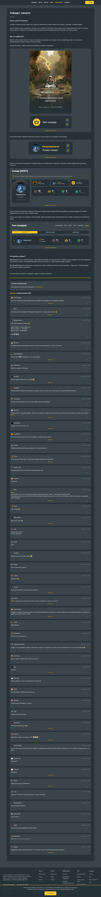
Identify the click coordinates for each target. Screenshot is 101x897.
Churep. (16, 587)
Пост (90, 882)
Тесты (40, 2)
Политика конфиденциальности (68, 882)
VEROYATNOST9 (19, 644)
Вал (15, 667)
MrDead (16, 700)
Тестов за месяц (81, 884)
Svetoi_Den (17, 758)
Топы (51, 2)
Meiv (15, 308)
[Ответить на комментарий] (12, 371)
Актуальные (54, 874)
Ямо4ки (16, 734)
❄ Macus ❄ (17, 365)
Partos (16, 564)
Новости (65, 874)
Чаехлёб (16, 678)
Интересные (42, 874)
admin (12, 601)
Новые (40, 876)
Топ (78, 871)
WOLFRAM (17, 517)
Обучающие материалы (66, 877)
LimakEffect (17, 434)
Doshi (15, 542)
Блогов (79, 876)
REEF (15, 780)
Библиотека (59, 2)
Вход (90, 2)
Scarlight (16, 388)
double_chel (17, 467)
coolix (15, 689)
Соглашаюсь (50, 893)
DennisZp (16, 656)
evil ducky (16, 722)
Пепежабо (17, 399)
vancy (15, 825)
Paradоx (16, 553)
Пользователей (81, 874)
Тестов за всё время (80, 880)
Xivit (15, 711)
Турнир (91, 874)
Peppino (16, 478)
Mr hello (16, 342)
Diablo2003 (17, 814)
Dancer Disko (18, 745)
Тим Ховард (17, 297)
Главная (34, 2)
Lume (15, 622)
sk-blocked (17, 423)
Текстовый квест (93, 879)
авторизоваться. (39, 287)
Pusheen (16, 769)
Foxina (16, 598)
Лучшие (41, 879)
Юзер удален (18, 803)
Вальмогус (17, 633)
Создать (67, 2)
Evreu (15, 506)
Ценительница (18, 353)
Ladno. (16, 575)
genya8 (16, 847)
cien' (15, 529)
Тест (90, 876)
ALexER (16, 376)
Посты (46, 2)
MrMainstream (18, 320)
